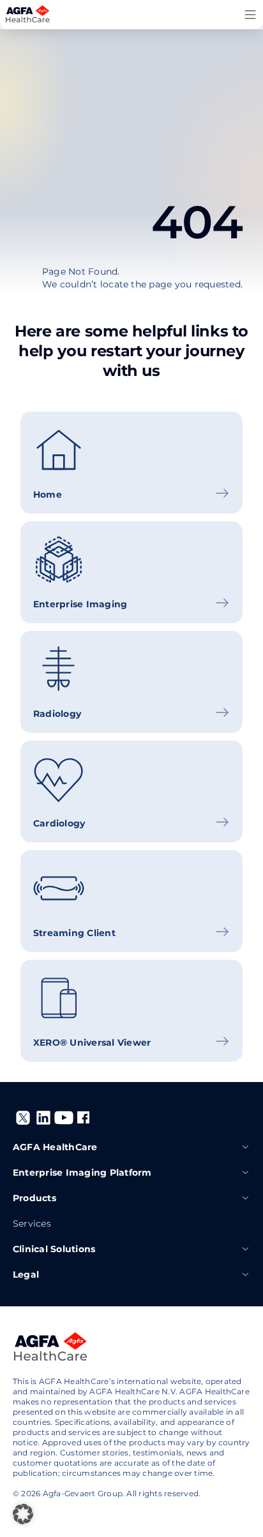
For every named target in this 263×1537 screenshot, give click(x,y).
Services (32, 1223)
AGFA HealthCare (55, 1147)
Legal (26, 1274)
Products (34, 1198)
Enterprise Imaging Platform (82, 1172)
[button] (23, 1514)
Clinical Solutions (54, 1249)
